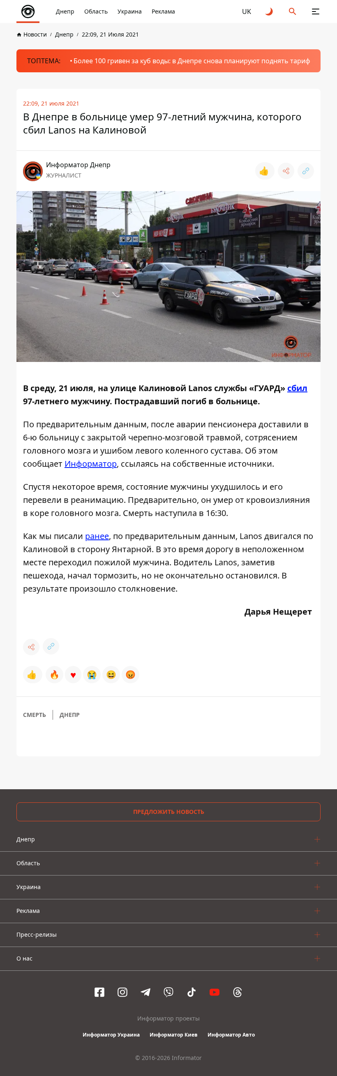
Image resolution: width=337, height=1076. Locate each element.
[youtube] (214, 992)
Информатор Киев (174, 1034)
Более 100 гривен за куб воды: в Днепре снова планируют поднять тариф (192, 60)
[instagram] (122, 992)
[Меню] (316, 11)
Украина (130, 11)
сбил (297, 388)
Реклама (163, 11)
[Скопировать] (306, 171)
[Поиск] (293, 11)
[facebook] (99, 992)
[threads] (237, 992)
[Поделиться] (286, 171)
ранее (97, 535)
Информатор (91, 463)
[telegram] (145, 992)
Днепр (65, 11)
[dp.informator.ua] (27, 11)
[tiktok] (191, 992)
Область (96, 11)
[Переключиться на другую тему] (270, 11)
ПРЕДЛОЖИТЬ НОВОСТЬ (168, 812)
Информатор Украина (111, 1034)
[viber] (168, 992)
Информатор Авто (231, 1034)
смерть (34, 715)
